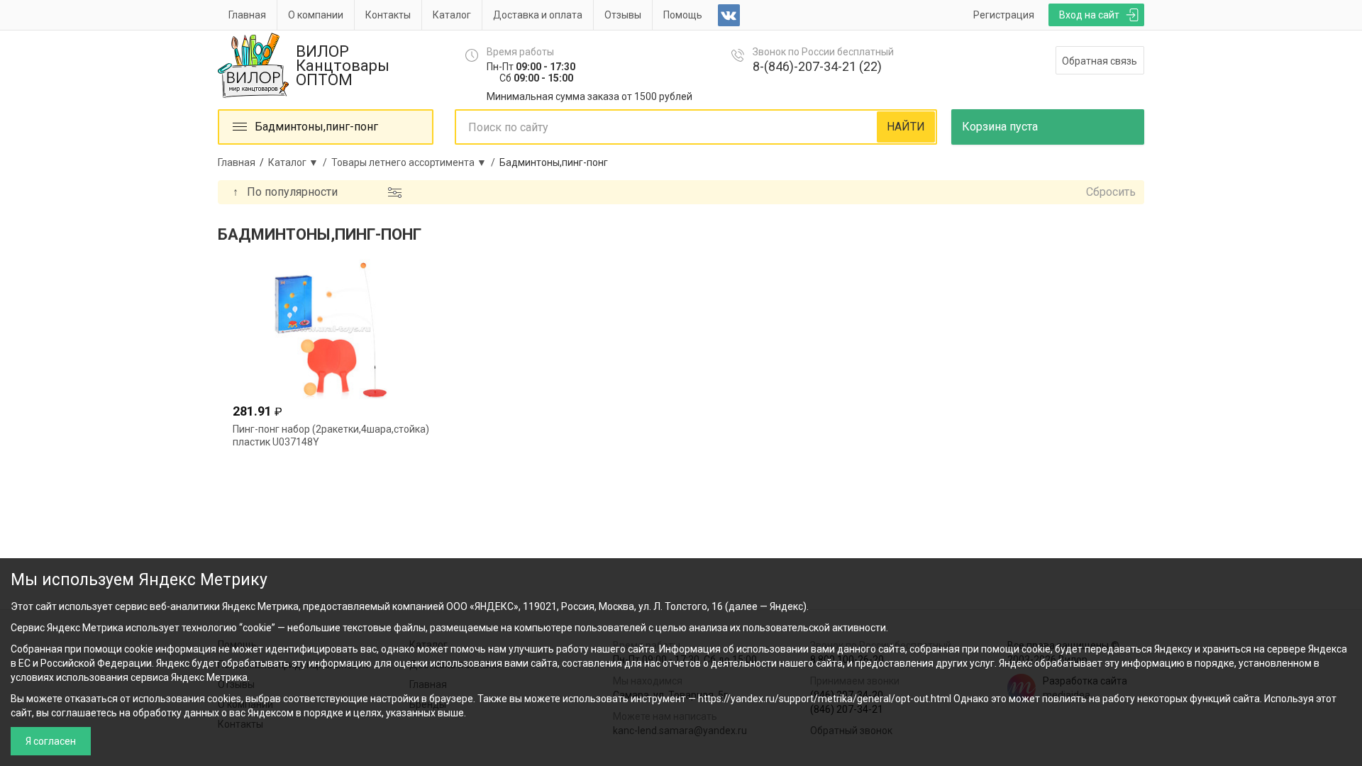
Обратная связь (1099, 61)
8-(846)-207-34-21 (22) (817, 66)
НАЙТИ (906, 126)
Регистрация (1003, 15)
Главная (247, 15)
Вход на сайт (1089, 15)
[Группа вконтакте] (729, 15)
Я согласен (51, 741)
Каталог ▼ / (299, 162)
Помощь (682, 15)
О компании (315, 15)
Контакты (388, 15)
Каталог (452, 15)
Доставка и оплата (537, 15)
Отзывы (622, 15)
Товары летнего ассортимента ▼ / (415, 162)
